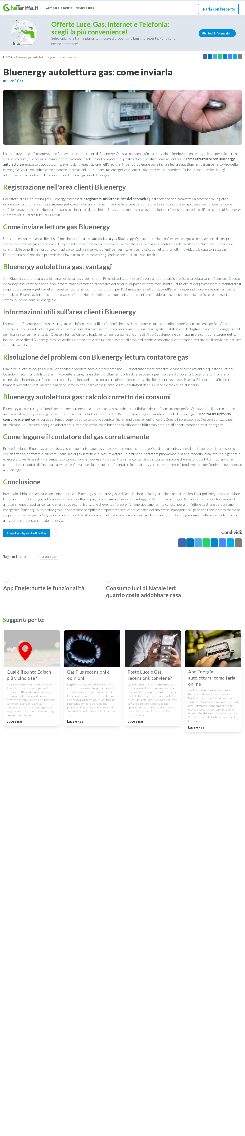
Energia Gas (49, 556)
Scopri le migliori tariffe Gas (27, 533)
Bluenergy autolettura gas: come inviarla (46, 57)
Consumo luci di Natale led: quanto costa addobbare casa (143, 591)
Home (7, 57)
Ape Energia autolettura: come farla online (211, 678)
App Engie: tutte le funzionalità (43, 588)
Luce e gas (15, 81)
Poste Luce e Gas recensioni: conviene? (150, 675)
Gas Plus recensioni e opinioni (88, 675)
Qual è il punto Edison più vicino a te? (29, 675)
